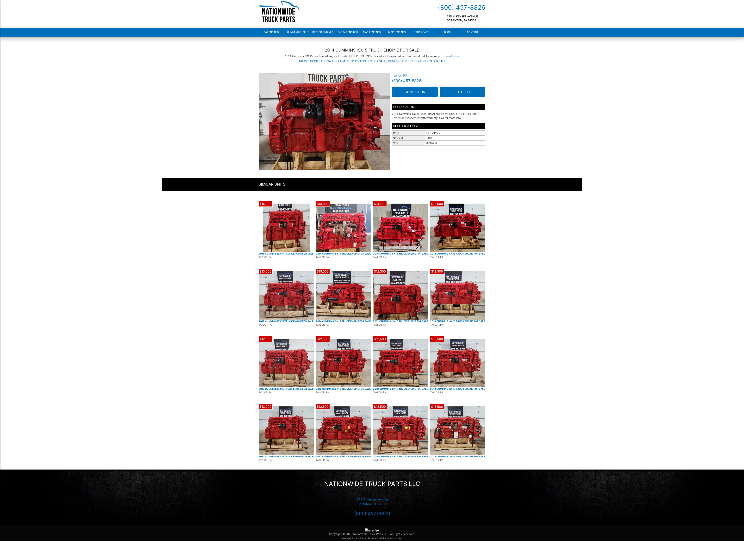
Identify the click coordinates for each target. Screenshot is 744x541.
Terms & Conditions (378, 538)
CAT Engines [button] (271, 32)
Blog (447, 32)
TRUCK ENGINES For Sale (316, 61)
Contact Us (415, 92)
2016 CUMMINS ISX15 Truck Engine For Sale (286, 253)
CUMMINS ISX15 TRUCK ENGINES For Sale (416, 61)
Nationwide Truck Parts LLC (372, 484)
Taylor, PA (399, 75)
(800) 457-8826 (461, 7)
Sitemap (345, 538)
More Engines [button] (397, 32)
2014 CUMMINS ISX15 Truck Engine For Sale (343, 253)
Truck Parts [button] (422, 32)
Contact (472, 32)
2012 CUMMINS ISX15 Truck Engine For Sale (457, 253)
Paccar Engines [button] (347, 32)
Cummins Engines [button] (297, 32)
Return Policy (396, 538)
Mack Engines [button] (372, 32)
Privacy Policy (359, 538)
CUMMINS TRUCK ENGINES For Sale (361, 61)
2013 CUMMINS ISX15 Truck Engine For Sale (286, 388)
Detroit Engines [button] (322, 32)
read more (452, 56)
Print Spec (463, 92)
